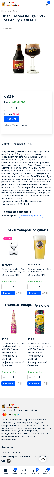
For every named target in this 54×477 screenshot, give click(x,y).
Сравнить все (42, 305)
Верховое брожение (30, 215)
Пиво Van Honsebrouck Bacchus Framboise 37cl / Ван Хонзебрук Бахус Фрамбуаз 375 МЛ (13, 347)
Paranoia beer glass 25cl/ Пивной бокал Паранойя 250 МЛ (39, 271)
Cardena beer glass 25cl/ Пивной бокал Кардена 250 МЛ (13, 271)
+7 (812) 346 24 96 (11, 452)
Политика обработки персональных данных (24, 419)
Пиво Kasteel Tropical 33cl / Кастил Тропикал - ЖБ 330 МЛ (39, 346)
